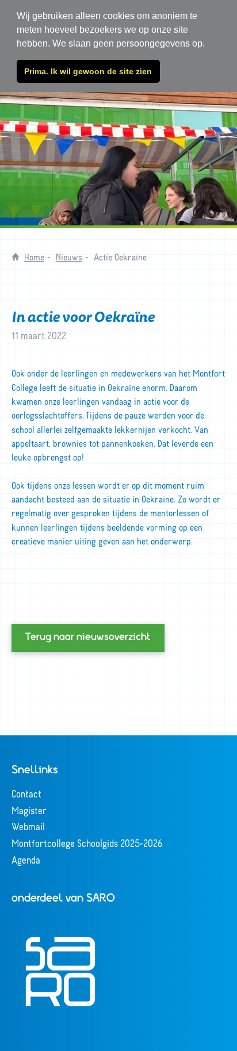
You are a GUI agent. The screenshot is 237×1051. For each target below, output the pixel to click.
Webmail (28, 826)
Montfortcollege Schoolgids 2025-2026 (87, 843)
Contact (26, 793)
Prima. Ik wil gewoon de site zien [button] (88, 71)
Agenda (26, 859)
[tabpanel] (118, 139)
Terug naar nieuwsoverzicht (87, 637)
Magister (29, 810)
